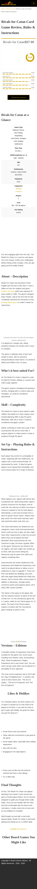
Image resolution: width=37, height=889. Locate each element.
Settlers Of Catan (8, 291)
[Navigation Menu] (34, 3)
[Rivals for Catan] (13, 57)
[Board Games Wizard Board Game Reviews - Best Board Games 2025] (8, 3)
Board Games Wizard (19, 861)
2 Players (18, 191)
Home (3, 9)
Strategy (18, 189)
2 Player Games (10, 9)
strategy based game (9, 302)
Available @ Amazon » (18, 829)
